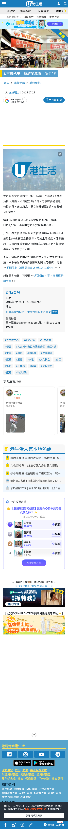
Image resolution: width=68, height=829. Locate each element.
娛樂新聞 (41, 16)
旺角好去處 (9, 778)
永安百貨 (30, 340)
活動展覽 (7, 770)
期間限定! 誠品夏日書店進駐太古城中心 (30, 268)
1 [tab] (26, 20)
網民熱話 (7, 789)
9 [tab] (33, 24)
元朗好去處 (27, 774)
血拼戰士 (14, 92)
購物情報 (19, 83)
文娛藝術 (47, 366)
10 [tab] (36, 24)
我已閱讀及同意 (34, 815)
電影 (19, 353)
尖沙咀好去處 (38, 770)
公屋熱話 (29, 16)
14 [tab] (36, 28)
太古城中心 (12, 340)
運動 (8, 359)
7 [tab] (26, 24)
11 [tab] (39, 24)
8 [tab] (30, 24)
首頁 (7, 83)
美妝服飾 (35, 83)
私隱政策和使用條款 (35, 808)
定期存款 (54, 16)
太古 (54, 312)
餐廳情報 (30, 778)
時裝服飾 (22, 372)
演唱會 (11, 11)
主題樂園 (47, 353)
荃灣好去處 (43, 774)
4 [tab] (36, 20)
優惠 (8, 346)
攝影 (8, 366)
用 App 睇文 (55, 99)
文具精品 (45, 359)
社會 (20, 778)
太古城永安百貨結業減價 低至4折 (36, 346)
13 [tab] (33, 28)
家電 (31, 359)
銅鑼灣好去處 (10, 774)
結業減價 (46, 340)
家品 (58, 359)
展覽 (19, 359)
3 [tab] (33, 20)
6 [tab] (43, 20)
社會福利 (57, 778)
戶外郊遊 (44, 778)
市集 (8, 353)
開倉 (33, 366)
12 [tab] (43, 24)
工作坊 (21, 366)
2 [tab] (30, 20)
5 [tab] (39, 20)
